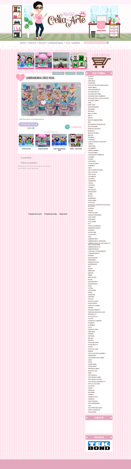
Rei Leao (90, 338)
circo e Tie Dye (92, 172)
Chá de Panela (93, 152)
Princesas (91, 331)
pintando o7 (92, 314)
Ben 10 (90, 115)
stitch (90, 362)
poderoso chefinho (95, 321)
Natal (90, 286)
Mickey (90, 268)
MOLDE (90, 279)
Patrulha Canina (94, 305)
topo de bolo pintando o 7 (97, 381)
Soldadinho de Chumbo (96, 357)
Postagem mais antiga (50, 214)
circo (90, 168)
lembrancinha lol (94, 247)
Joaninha (91, 230)
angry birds (92, 87)
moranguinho (93, 284)
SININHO (90, 351)
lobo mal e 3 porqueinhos (97, 251)
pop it (90, 327)
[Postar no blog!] (30, 128)
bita (89, 122)
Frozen (90, 210)
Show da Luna (93, 349)
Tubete (90, 388)
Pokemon (91, 323)
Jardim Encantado (94, 228)
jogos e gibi (92, 232)
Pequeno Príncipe (94, 310)
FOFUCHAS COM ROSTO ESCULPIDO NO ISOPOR (99, 205)
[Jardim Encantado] (43, 60)
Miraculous (92, 277)
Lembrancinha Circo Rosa (40, 77)
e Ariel (90, 194)
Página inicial (63, 214)
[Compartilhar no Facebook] (33, 128)
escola (90, 196)
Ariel (89, 102)
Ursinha (91, 394)
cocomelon (92, 176)
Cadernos (91, 139)
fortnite (91, 208)
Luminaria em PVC (94, 253)
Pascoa (90, 299)
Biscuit (80, 73)
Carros (90, 144)
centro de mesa (93, 150)
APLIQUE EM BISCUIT (94, 89)
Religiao (91, 340)
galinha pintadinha (95, 215)
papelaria (91, 294)
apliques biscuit (93, 92)
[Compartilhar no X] (32, 128)
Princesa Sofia (93, 329)
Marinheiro (92, 260)
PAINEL (90, 292)
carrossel (92, 146)
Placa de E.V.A (92, 316)
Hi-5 (89, 223)
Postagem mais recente (35, 214)
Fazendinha (92, 198)
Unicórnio (91, 392)
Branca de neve (93, 133)
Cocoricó (91, 178)
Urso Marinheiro (94, 403)
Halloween (92, 221)
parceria (91, 297)
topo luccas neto (94, 384)
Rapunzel (91, 336)
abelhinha (91, 81)
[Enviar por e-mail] (28, 128)
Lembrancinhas (93, 249)
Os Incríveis (92, 290)
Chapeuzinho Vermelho (96, 155)
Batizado (91, 111)
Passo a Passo (93, 301)
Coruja (90, 183)
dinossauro (92, 191)
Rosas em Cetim (93, 342)
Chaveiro (91, 157)
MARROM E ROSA (93, 262)
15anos (90, 78)
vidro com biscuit (94, 410)
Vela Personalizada (95, 407)
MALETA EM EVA (93, 258)
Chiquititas (92, 161)
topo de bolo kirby (94, 377)
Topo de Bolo (92, 375)
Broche (90, 135)
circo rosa (70, 73)
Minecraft (91, 271)
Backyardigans (93, 107)
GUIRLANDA (91, 219)
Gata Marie (92, 217)
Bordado (91, 131)
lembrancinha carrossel (97, 241)
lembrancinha (58, 73)
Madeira (91, 255)
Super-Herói (92, 366)
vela (89, 405)
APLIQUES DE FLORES (94, 94)
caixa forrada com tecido (97, 142)
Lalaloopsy (92, 234)
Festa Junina (92, 200)
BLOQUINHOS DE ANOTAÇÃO (96, 124)
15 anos (91, 76)
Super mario (92, 364)
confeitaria (92, 181)
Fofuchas (91, 202)
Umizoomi (91, 390)
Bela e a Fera (92, 113)
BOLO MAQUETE (93, 126)
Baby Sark (91, 105)
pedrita (90, 307)
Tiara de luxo (92, 371)
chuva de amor (93, 163)
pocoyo (90, 318)
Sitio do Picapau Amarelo (97, 353)
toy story (91, 386)
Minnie (90, 275)
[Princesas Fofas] (26, 60)
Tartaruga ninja (93, 368)
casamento (92, 148)
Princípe (91, 334)
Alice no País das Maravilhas (98, 85)
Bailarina (91, 109)
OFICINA (90, 288)
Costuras (91, 185)
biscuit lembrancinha (95, 120)
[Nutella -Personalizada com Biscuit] (61, 60)
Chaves (90, 159)
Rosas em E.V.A (93, 344)
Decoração (92, 189)
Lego (89, 236)
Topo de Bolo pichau (95, 379)
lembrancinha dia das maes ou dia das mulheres (99, 244)
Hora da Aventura (94, 226)
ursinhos (91, 399)
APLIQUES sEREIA (93, 100)
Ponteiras (91, 325)
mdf (89, 266)
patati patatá (92, 303)
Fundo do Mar (93, 213)
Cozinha (91, 187)
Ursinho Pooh (93, 397)
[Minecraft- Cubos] (78, 60)
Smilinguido (92, 355)
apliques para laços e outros (98, 98)
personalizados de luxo (96, 312)
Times (90, 373)
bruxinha (91, 137)
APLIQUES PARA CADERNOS (96, 96)
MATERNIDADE (92, 264)
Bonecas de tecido (94, 128)
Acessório (91, 83)
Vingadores (92, 412)
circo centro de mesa (95, 170)
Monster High (92, 281)
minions (90, 273)
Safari (90, 347)
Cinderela (91, 165)
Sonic (90, 360)
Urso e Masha (93, 401)
